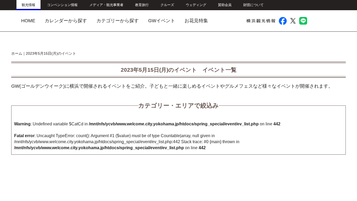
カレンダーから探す (66, 20)
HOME (28, 20)
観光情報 (28, 5)
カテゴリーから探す (117, 20)
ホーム (16, 53)
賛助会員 (225, 5)
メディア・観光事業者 (106, 5)
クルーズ (167, 5)
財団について (253, 5)
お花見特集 (196, 20)
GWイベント (161, 20)
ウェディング (196, 5)
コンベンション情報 (62, 5)
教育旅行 (142, 5)
